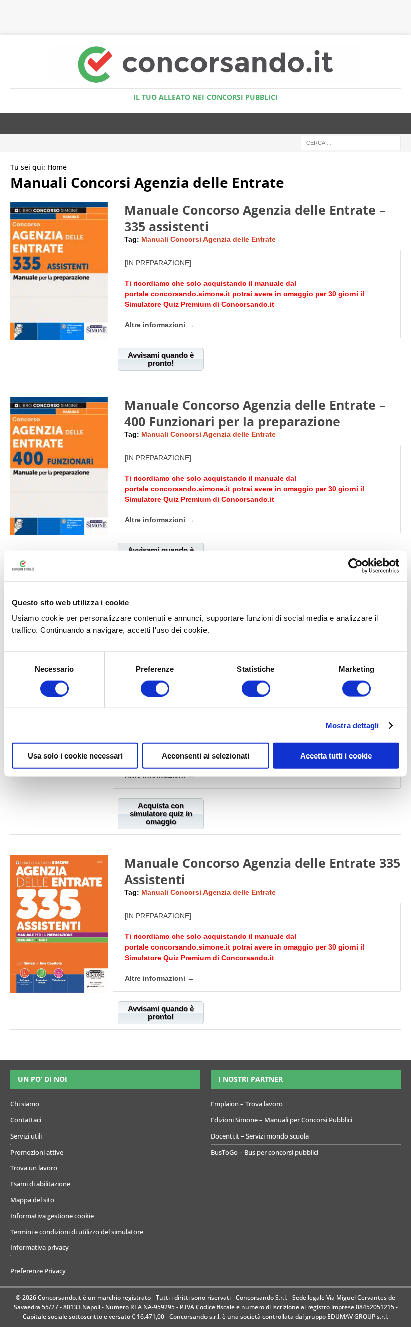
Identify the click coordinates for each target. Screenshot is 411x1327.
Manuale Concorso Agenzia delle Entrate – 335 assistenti (255, 218)
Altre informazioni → (159, 325)
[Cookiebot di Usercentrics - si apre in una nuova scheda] (355, 565)
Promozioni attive (36, 1152)
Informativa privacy (39, 1247)
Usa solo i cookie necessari (75, 755)
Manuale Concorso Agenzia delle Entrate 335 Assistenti (262, 871)
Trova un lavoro (33, 1168)
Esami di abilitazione (40, 1184)
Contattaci (25, 1119)
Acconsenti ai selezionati (205, 755)
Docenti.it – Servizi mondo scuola (260, 1136)
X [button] (401, 10)
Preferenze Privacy (38, 1271)
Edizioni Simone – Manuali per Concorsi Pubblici (281, 1119)
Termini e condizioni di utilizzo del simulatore (76, 1231)
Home (57, 167)
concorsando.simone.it (190, 294)
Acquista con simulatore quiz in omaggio (161, 813)
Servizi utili (26, 1136)
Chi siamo (24, 1104)
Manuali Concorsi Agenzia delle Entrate (208, 239)
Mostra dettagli (352, 725)
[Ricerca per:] (351, 142)
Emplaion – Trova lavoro (247, 1104)
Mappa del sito (32, 1199)
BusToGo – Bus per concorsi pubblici (264, 1152)
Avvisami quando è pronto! (161, 359)
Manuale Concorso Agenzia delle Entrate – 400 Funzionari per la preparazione (255, 413)
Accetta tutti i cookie (336, 755)
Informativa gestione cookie (52, 1215)
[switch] (155, 688)
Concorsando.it (247, 304)
